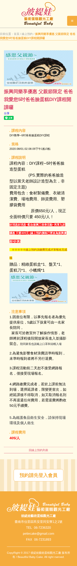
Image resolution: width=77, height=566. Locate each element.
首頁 (16, 33)
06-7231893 (42, 539)
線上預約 (27, 33)
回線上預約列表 (38, 450)
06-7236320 (42, 527)
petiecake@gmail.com (38, 533)
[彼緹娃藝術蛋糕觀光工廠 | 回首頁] (38, 24)
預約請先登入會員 (38, 475)
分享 (6, 113)
